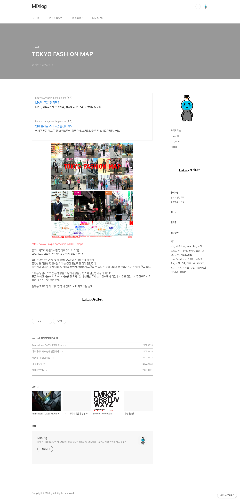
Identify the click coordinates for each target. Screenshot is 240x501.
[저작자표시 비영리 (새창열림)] (69, 321)
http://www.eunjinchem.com (50, 97)
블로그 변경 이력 (177, 197)
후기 (179, 267)
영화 (189, 263)
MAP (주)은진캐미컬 (47, 102)
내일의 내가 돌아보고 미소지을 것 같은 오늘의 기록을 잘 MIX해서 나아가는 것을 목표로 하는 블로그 (81, 442)
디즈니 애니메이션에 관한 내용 (45, 351)
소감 (200, 246)
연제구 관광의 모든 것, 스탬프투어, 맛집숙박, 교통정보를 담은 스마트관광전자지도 (77, 130)
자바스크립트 (186, 255)
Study (173, 251)
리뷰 (172, 246)
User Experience (178, 259)
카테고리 (175, 130)
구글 (192, 267)
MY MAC (97, 17)
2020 (190, 259)
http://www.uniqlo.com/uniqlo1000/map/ (57, 244)
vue (189, 246)
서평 (178, 263)
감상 (198, 251)
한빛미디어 (180, 246)
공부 (177, 255)
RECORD (77, 17)
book (173, 136)
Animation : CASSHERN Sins (47, 345)
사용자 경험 (201, 267)
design (183, 272)
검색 (198, 6)
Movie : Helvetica (41, 357)
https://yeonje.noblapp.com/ (50, 121)
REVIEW (200, 263)
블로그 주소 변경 (177, 202)
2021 (173, 267)
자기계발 (174, 272)
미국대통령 (37, 364)
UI (203, 251)
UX (172, 255)
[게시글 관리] (48, 321)
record (36, 338)
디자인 (184, 251)
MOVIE (198, 259)
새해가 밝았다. (38, 370)
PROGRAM (55, 17)
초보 (172, 263)
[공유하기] (44, 321)
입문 (183, 263)
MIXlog (39, 6)
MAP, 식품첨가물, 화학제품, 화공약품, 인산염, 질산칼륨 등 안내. (68, 107)
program (175, 141)
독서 (194, 246)
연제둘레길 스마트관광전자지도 (54, 126)
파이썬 (186, 267)
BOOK (35, 17)
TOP (205, 494)
